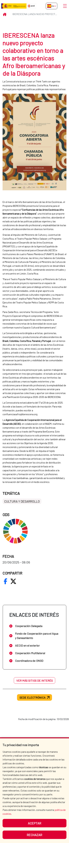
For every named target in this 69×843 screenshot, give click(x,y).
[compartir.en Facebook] (5, 581)
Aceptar (34, 823)
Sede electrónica (33, 697)
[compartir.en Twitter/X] (13, 581)
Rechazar (34, 835)
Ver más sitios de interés (34, 680)
